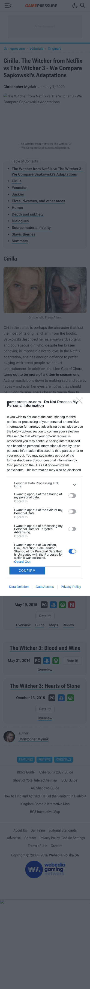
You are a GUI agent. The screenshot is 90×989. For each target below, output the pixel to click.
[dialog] (45, 494)
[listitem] (45, 484)
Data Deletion (19, 586)
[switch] (72, 495)
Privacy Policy (71, 586)
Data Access (45, 586)
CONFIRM (27, 570)
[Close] (81, 402)
